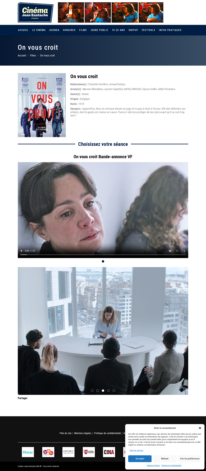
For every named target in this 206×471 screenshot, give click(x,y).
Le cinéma (39, 30)
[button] (199, 428)
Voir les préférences (190, 458)
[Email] (39, 404)
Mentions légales (153, 466)
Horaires (69, 30)
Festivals (148, 30)
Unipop (133, 30)
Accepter (140, 458)
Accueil (23, 30)
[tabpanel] (103, 204)
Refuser (165, 458)
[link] (169, 12)
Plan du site (65, 433)
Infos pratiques (170, 30)
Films (83, 30)
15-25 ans (118, 30)
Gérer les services (136, 450)
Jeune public (99, 30)
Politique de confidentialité (171, 466)
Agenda (54, 30)
